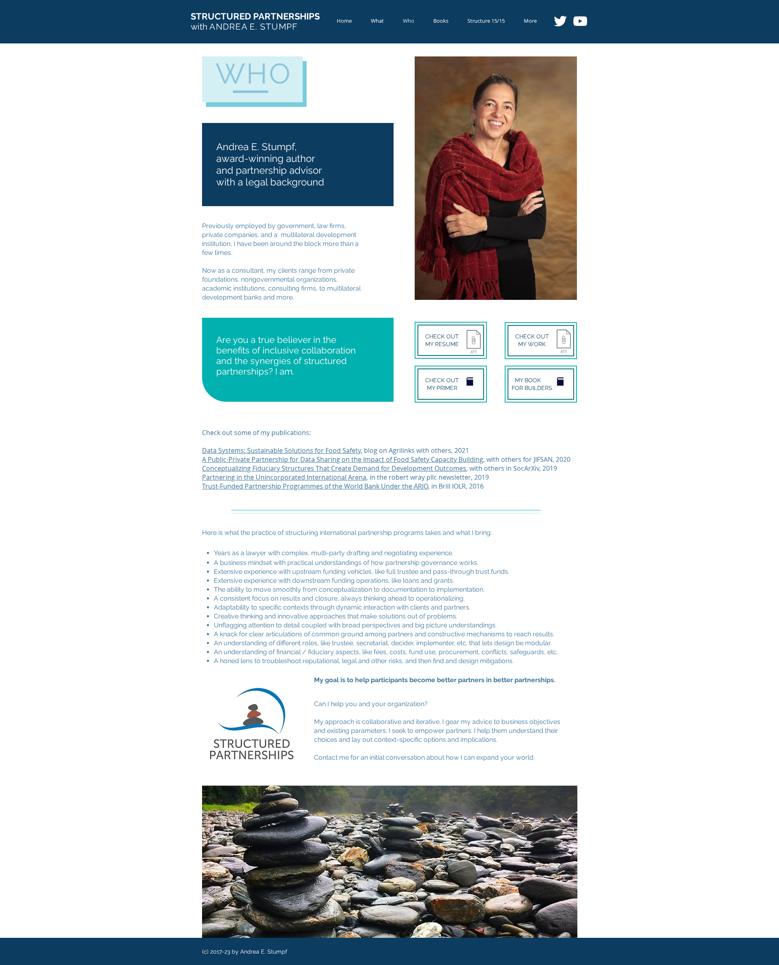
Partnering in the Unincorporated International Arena (284, 477)
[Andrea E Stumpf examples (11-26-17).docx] (564, 342)
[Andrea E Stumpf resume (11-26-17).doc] (474, 342)
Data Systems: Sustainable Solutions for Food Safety (281, 450)
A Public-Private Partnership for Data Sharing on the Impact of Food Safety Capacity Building (342, 459)
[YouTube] (580, 21)
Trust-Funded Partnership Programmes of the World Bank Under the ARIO (315, 486)
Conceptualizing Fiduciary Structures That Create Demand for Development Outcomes (334, 468)
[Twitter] (560, 21)
